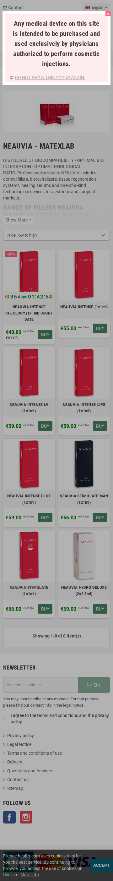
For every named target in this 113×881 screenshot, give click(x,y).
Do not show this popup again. (50, 77)
